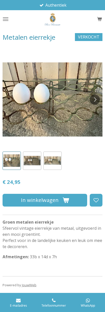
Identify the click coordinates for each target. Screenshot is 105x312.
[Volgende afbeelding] (95, 99)
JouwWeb (29, 285)
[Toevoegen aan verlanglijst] (96, 200)
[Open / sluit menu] (5, 19)
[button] (12, 161)
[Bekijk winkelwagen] (99, 19)
